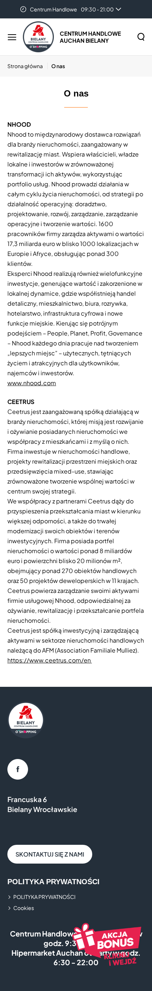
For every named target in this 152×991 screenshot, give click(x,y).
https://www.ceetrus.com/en (49, 660)
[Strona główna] (38, 36)
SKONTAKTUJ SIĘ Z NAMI (49, 854)
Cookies (23, 907)
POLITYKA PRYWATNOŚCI (44, 896)
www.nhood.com (31, 383)
